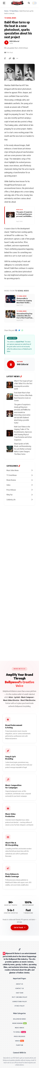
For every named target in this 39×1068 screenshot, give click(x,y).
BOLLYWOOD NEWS (19, 1019)
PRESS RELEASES (19, 1036)
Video (8, 485)
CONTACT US (19, 988)
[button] (4, 3)
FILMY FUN (19, 1045)
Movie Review (11, 480)
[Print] (14, 58)
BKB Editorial (14, 41)
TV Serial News (13, 11)
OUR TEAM (19, 993)
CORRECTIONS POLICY (19, 1001)
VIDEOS (17, 1041)
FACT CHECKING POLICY (19, 997)
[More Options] (17, 58)
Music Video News (12, 470)
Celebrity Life (10, 500)
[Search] (29, 3)
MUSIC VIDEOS (19, 1028)
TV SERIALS (17, 1032)
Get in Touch (18, 927)
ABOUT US (19, 984)
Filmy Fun (9, 495)
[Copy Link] (10, 58)
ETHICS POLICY (19, 1006)
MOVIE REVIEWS (17, 1023)
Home (6, 11)
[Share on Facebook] (5, 58)
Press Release (11, 490)
